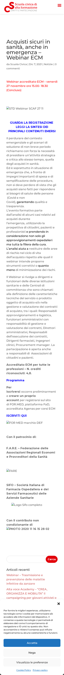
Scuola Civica (18, 64)
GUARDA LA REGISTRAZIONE (32, 122)
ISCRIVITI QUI (16, 415)
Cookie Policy (23, 670)
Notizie (48, 64)
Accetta (32, 643)
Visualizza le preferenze (32, 662)
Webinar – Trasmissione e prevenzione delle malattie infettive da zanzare (25, 579)
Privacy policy (40, 670)
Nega (32, 652)
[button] (58, 603)
